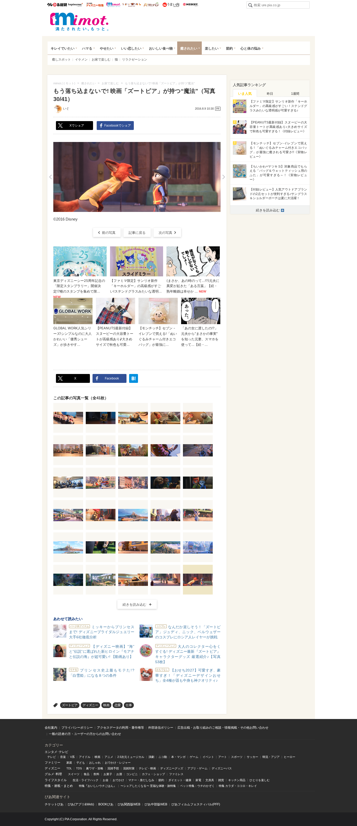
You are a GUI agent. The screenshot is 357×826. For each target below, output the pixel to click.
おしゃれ (95, 762)
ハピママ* (75, 4)
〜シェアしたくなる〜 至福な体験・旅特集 (148, 785)
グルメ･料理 (53, 774)
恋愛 (117, 705)
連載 (57, 786)
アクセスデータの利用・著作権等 (120, 727)
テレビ (51, 756)
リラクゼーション (134, 59)
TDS (79, 768)
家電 (198, 780)
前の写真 (109, 233)
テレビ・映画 (147, 768)
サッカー (252, 756)
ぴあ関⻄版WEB (129, 804)
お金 (105, 780)
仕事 (129, 705)
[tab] (245, 93)
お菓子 (107, 774)
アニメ (109, 756)
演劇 (151, 756)
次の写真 (165, 233)
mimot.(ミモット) (79, 21)
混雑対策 (129, 768)
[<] (50, 177)
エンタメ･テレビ (56, 752)
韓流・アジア (271, 756)
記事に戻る (137, 233)
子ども (80, 762)
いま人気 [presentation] (245, 94)
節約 (229, 48)
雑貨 (221, 780)
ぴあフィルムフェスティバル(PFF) (195, 804)
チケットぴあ (54, 804)
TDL (69, 768)
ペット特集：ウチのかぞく (197, 785)
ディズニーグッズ (171, 768)
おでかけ (118, 780)
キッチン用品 (236, 780)
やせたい (106, 48)
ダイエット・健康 (179, 780)
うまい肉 (171, 4)
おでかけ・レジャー (118, 762)
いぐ (66, 108)
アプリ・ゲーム (197, 768)
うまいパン (151, 4)
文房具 (209, 780)
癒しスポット (61, 59)
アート (222, 756)
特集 (48, 786)
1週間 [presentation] (295, 94)
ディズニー (90, 705)
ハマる (87, 48)
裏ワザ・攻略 (94, 768)
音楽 (63, 756)
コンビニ (132, 774)
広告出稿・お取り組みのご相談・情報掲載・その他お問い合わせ (222, 727)
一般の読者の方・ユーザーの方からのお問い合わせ (85, 734)
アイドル (84, 756)
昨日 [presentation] (270, 94)
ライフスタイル (56, 780)
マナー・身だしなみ (141, 780)
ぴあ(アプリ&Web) (81, 804)
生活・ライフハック (86, 780)
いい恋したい (131, 48)
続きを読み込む (134, 605)
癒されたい (188, 48)
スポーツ (237, 756)
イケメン (81, 59)
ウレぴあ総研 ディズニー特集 (95, 4)
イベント (208, 756)
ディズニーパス (222, 768)
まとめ (68, 786)
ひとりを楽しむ (260, 780)
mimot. (113, 4)
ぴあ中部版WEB (156, 804)
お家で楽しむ (101, 59)
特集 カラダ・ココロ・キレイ (238, 785)
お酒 (119, 774)
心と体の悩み (250, 48)
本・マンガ (178, 756)
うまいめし (131, 4)
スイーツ (73, 774)
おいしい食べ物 (161, 48)
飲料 (96, 774)
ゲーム (194, 756)
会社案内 (51, 727)
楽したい (211, 48)
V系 (72, 756)
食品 (86, 774)
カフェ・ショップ (153, 774)
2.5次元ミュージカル (130, 756)
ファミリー (52, 762)
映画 (106, 705)
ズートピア (70, 705)
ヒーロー (289, 756)
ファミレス (176, 774)
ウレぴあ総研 (57, 4)
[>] (224, 177)
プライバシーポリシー (77, 727)
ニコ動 (162, 756)
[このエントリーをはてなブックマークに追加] (133, 378)
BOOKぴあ (105, 804)
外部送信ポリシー (160, 727)
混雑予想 (113, 768)
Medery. (190, 4)
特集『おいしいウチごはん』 (97, 785)
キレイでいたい (62, 48)
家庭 (69, 762)
